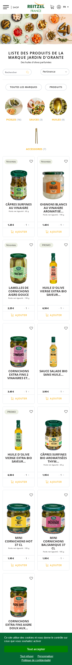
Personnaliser (45, 656)
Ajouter (20, 231)
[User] (59, 7)
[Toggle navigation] (6, 7)
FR (64, 6)
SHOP (16, 7)
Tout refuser (27, 656)
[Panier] (52, 7)
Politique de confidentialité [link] (36, 660)
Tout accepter (36, 649)
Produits (56, 87)
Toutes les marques (23, 87)
